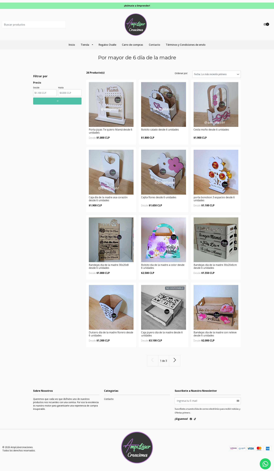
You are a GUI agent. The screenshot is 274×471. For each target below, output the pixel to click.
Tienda (85, 44)
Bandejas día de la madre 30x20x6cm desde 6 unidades (215, 266)
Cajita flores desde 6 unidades (158, 197)
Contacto (154, 44)
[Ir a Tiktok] (195, 419)
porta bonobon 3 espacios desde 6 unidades (214, 199)
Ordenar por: (181, 73)
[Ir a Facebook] (191, 419)
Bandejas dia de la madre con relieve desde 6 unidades (215, 334)
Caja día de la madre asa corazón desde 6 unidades (108, 199)
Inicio (71, 44)
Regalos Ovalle (107, 44)
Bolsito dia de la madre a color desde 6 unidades (162, 266)
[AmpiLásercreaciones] (137, 24)
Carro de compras (132, 44)
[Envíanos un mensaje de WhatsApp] (265, 463)
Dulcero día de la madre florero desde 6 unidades (111, 334)
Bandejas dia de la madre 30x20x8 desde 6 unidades (109, 266)
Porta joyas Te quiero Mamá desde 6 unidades (110, 131)
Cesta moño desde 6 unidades (211, 129)
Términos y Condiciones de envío (186, 44)
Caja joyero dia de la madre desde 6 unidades (162, 334)
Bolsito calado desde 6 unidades (160, 129)
